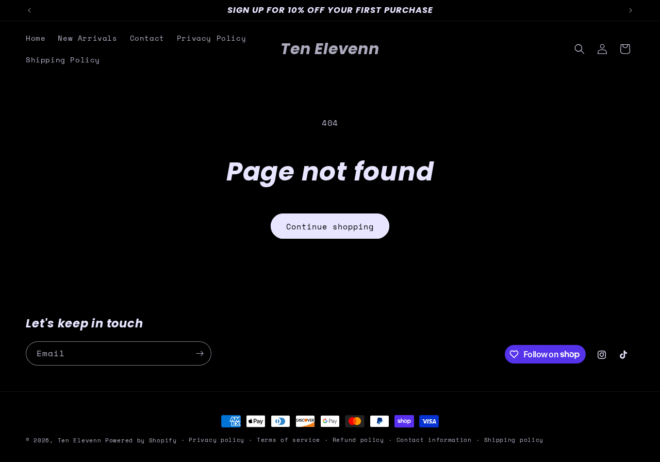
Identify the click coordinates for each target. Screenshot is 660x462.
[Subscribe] (199, 353)
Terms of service (288, 440)
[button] (579, 49)
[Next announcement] (630, 10)
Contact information (434, 440)
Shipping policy (514, 440)
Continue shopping (330, 226)
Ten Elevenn (80, 440)
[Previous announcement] (29, 10)
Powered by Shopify (141, 440)
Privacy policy (216, 440)
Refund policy (358, 440)
